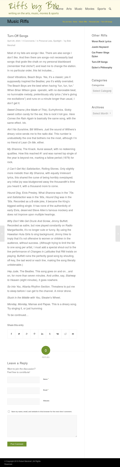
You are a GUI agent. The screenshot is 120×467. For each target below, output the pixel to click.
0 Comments (29, 40)
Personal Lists (94, 22)
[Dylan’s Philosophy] (2, 234)
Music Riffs (18, 21)
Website (46, 401)
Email (46, 389)
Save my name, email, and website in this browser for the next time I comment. (41, 411)
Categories (98, 85)
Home (75, 22)
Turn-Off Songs (17, 35)
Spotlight (57, 40)
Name (46, 379)
